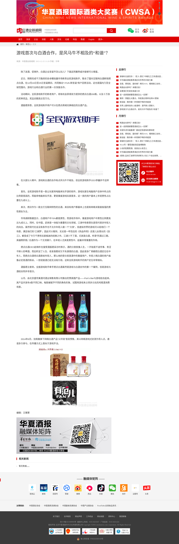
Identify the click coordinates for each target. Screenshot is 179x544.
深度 (44, 39)
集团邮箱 (122, 516)
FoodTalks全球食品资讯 (106, 506)
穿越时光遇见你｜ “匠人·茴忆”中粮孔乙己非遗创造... (141, 76)
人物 (51, 39)
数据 (83, 39)
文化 (59, 39)
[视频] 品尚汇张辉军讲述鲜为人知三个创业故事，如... (141, 156)
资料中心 (111, 516)
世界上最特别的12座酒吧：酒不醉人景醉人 (137, 106)
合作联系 (67, 516)
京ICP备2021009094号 (68, 522)
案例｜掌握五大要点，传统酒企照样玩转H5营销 (139, 98)
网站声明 (78, 516)
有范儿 (28, 44)
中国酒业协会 (34, 506)
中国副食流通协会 (69, 506)
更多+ (100, 39)
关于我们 (56, 516)
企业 (36, 39)
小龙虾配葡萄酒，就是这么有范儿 (133, 148)
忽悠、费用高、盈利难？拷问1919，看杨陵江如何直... (141, 84)
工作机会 (89, 516)
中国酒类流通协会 (51, 506)
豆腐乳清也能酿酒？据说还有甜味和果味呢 (137, 130)
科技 (75, 39)
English (91, 39)
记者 (67, 39)
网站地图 (100, 516)
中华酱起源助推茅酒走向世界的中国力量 (136, 80)
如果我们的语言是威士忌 (130, 91)
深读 (28, 39)
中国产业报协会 (87, 506)
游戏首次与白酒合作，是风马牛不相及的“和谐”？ (140, 109)
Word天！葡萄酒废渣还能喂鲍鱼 (133, 145)
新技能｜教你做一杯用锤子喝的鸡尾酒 (135, 102)
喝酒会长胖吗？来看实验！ (131, 87)
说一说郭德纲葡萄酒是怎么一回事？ (134, 95)
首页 (20, 39)
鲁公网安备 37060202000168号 (92, 539)
